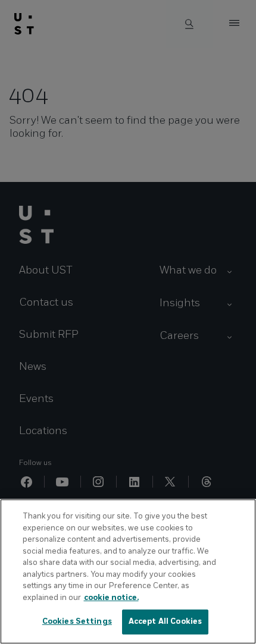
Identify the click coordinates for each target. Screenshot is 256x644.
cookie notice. (111, 597)
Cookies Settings (77, 621)
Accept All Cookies (165, 621)
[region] (128, 571)
